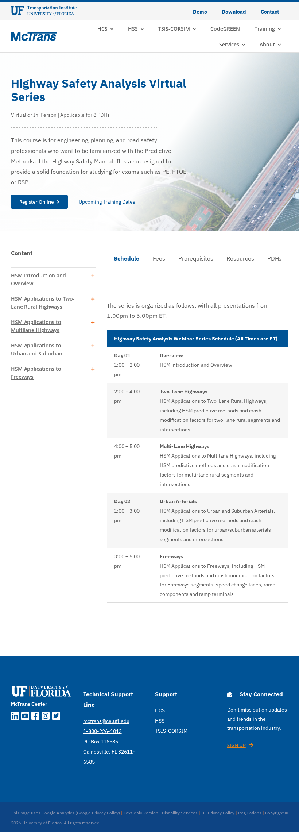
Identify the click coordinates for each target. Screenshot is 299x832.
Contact (270, 11)
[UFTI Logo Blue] (44, 8)
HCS (160, 710)
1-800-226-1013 (102, 731)
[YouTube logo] (25, 717)
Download (234, 11)
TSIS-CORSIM (171, 731)
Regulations (249, 813)
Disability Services (180, 813)
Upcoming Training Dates (107, 201)
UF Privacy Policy (217, 813)
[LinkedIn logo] (15, 717)
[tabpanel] (197, 447)
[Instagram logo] (46, 717)
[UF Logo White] (41, 686)
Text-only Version (141, 813)
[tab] (126, 259)
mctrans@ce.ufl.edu (106, 721)
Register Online (36, 202)
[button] (53, 279)
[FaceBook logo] (35, 717)
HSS (159, 720)
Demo (200, 11)
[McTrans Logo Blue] (34, 34)
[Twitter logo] (56, 717)
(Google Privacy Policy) (97, 813)
